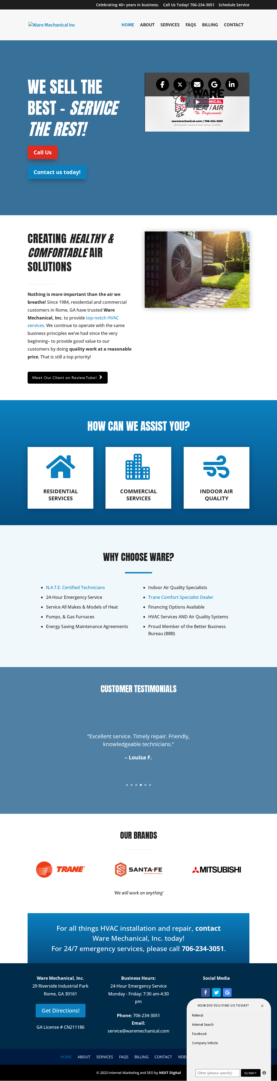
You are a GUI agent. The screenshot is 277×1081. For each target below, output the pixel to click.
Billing (210, 25)
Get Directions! (61, 1010)
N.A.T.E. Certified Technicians (75, 587)
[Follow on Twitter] (216, 992)
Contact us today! (57, 172)
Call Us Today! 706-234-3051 (189, 5)
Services (170, 25)
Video (183, 1056)
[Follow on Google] (227, 992)
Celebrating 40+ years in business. (127, 5)
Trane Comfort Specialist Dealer (180, 597)
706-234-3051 (203, 948)
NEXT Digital (170, 1072)
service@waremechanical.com (138, 1031)
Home (127, 25)
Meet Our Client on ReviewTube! (64, 377)
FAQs (191, 25)
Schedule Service (234, 5)
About (147, 25)
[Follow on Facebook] (205, 992)
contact (208, 928)
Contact (233, 25)
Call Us (43, 152)
